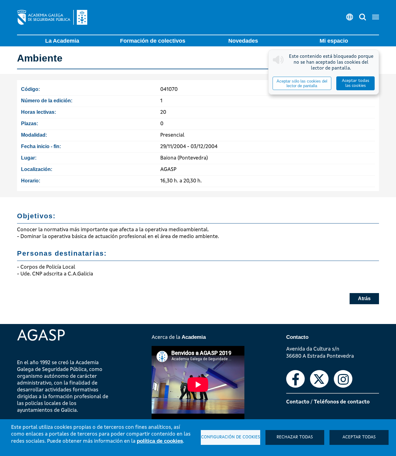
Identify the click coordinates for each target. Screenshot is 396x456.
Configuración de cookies (230, 437)
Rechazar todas (295, 437)
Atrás (364, 298)
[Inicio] (52, 17)
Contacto (297, 402)
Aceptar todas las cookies (355, 83)
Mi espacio (334, 41)
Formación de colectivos (152, 41)
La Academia (62, 41)
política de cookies (160, 441)
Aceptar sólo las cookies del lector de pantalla (302, 83)
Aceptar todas (359, 437)
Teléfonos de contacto (342, 402)
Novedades (243, 41)
